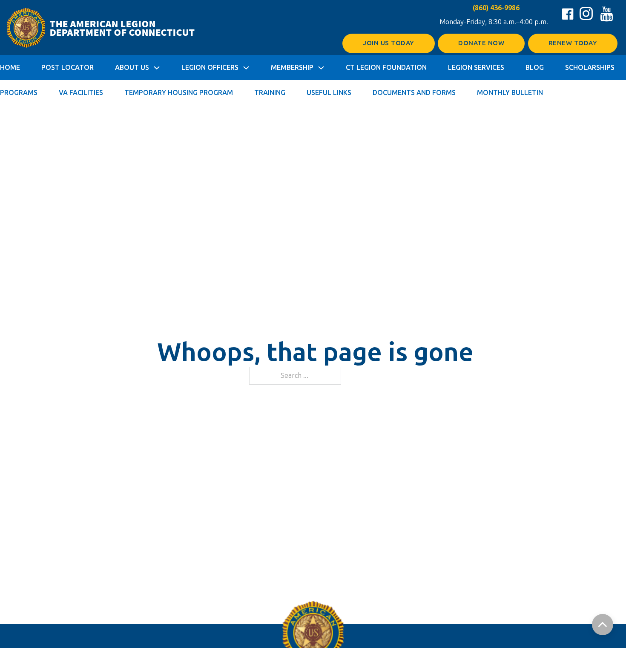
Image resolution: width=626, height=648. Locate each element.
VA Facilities (81, 93)
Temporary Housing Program (178, 93)
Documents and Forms (414, 93)
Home (10, 67)
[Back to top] (602, 624)
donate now (481, 43)
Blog (534, 67)
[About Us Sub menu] (156, 67)
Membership (292, 67)
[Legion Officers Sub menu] (246, 67)
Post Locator (67, 67)
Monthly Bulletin (510, 93)
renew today (572, 43)
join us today (388, 43)
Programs (18, 93)
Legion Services (476, 67)
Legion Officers (209, 67)
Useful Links (329, 93)
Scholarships (590, 67)
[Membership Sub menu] (321, 67)
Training (269, 93)
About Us (132, 67)
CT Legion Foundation (386, 67)
